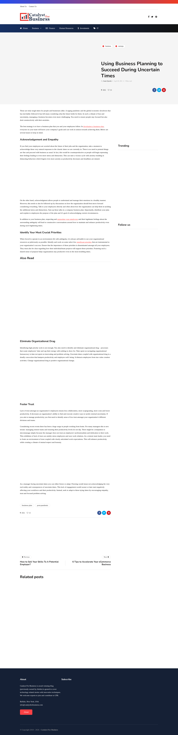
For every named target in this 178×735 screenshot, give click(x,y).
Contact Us (32, 6)
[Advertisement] (65, 180)
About (26, 712)
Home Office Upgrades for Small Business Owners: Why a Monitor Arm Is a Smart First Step (148, 186)
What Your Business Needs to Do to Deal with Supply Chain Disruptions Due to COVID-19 (79, 603)
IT (98, 28)
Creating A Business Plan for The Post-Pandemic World (74, 657)
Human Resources (66, 28)
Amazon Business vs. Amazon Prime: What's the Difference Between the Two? (53, 335)
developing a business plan (93, 126)
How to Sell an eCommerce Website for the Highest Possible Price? (99, 299)
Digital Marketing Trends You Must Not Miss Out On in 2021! (100, 325)
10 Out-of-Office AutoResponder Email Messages (51, 296)
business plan (27, 505)
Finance (52, 28)
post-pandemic (42, 505)
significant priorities (84, 242)
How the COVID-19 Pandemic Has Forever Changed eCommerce (76, 630)
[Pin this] (164, 90)
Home (25, 28)
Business (35, 28)
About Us (23, 6)
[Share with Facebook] (154, 90)
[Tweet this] (159, 90)
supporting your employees (67, 219)
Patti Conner (55, 663)
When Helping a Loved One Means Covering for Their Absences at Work (126, 185)
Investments (84, 28)
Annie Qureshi (107, 81)
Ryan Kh (55, 609)
